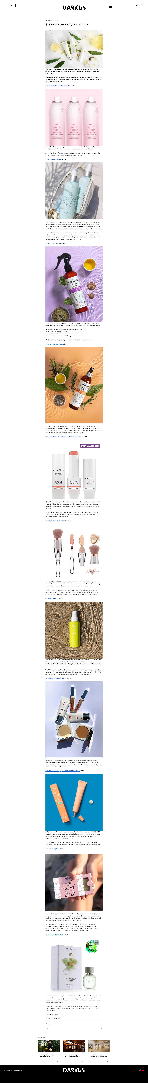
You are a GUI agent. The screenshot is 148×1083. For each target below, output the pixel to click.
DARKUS (74, 7)
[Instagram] (140, 1070)
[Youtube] (143, 1070)
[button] (110, 6)
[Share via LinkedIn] (53, 1023)
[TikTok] (146, 1070)
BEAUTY (48, 1018)
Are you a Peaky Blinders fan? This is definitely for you (72, 1056)
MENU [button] (139, 5)
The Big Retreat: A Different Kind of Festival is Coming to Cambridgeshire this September (47, 1056)
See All (108, 1037)
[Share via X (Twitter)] (50, 1023)
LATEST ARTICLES (55, 1018)
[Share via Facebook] (46, 1023)
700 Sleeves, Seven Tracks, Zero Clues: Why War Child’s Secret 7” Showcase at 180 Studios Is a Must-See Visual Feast (99, 1056)
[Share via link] (57, 1023)
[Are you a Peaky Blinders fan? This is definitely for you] (74, 1046)
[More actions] (102, 20)
